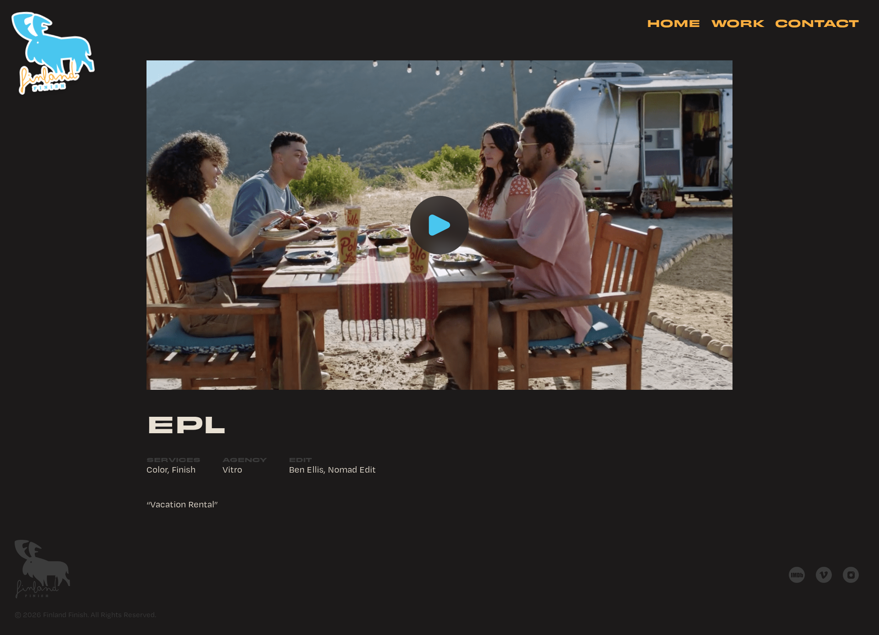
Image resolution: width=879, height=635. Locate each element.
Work (737, 22)
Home (673, 22)
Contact (817, 22)
